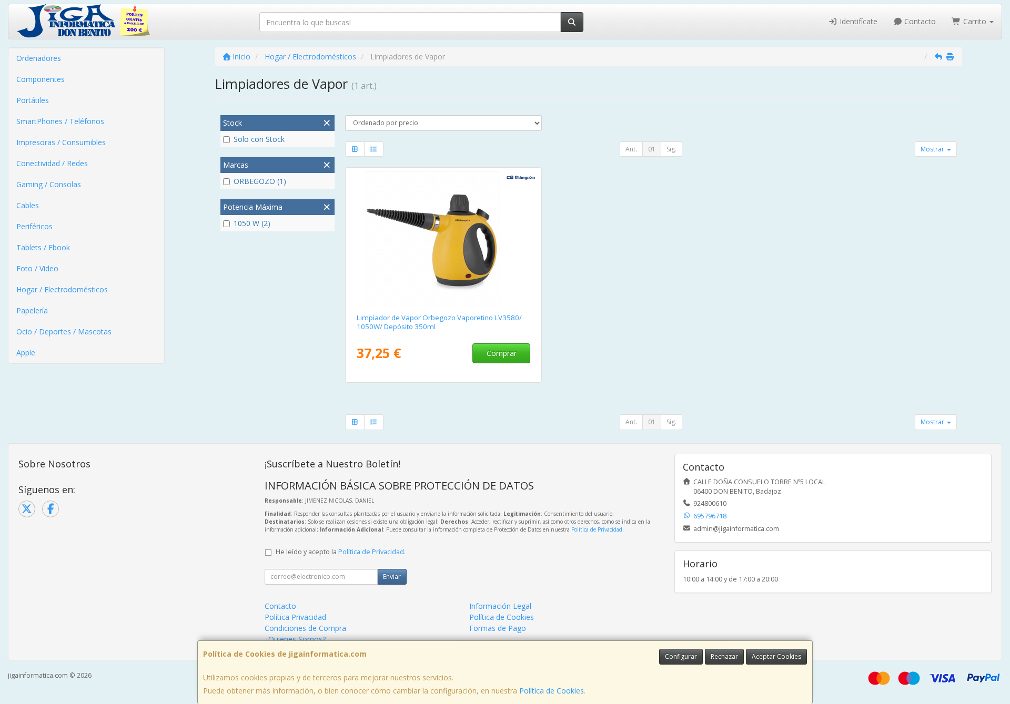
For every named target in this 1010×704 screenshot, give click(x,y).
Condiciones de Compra (305, 628)
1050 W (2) (252, 223)
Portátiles (32, 100)
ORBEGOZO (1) (260, 181)
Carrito (974, 21)
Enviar (392, 576)
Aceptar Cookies (776, 656)
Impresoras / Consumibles (61, 142)
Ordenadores (38, 58)
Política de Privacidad (596, 529)
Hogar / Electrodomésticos (62, 289)
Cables (27, 205)
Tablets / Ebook (43, 247)
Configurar (681, 656)
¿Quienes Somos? (295, 639)
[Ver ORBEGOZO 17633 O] (443, 238)
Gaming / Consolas (48, 184)
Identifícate (857, 21)
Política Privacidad (295, 617)
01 (651, 149)
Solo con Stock (259, 139)
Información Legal (500, 606)
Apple (25, 353)
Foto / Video (37, 268)
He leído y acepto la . (341, 551)
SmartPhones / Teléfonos (60, 121)
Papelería (32, 310)
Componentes (40, 79)
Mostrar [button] (933, 149)
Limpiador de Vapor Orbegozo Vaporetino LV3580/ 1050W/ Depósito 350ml (439, 322)
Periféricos (34, 226)
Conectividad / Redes (52, 163)
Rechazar (724, 656)
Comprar (502, 353)
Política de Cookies (551, 691)
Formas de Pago (497, 628)
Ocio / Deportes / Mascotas (64, 331)
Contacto (919, 21)
